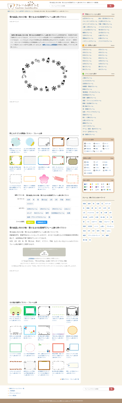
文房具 (90, 226)
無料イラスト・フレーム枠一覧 (70, 379)
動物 (88, 208)
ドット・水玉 (98, 151)
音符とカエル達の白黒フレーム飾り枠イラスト (15, 338)
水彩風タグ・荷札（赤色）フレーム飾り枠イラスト (58, 187)
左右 (106, 162)
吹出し (88, 167)
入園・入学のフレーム (89, 27)
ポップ (29, 213)
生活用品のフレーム (57, 213)
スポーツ (94, 222)
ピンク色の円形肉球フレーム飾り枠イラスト (29, 354)
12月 (28, 199)
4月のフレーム (103, 52)
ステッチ (107, 203)
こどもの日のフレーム (89, 29)
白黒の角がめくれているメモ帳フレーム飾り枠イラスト (72, 150)
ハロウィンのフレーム (89, 41)
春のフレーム (87, 66)
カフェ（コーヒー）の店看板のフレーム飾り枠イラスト (72, 169)
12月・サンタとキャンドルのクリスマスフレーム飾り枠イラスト (58, 169)
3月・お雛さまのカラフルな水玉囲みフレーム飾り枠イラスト (44, 355)
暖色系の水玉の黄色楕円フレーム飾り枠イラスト (72, 338)
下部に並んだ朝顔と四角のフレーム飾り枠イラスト (58, 338)
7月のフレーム (87, 58)
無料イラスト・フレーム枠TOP (16, 11)
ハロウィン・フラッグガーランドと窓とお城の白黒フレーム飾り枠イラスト (72, 319)
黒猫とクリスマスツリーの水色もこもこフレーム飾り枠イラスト (15, 150)
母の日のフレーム (104, 29)
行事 (105, 212)
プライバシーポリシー (15, 393)
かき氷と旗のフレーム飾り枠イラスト (29, 337)
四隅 (87, 165)
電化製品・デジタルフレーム (91, 92)
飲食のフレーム (87, 89)
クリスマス (90, 212)
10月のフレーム (103, 61)
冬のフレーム (38, 213)
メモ (88, 222)
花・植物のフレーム (89, 109)
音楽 (84, 231)
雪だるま (44, 199)
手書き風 (88, 148)
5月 (93, 231)
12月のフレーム (29, 11)
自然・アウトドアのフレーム (36, 217)
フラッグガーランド (94, 235)
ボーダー (107, 146)
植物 (84, 203)
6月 (89, 231)
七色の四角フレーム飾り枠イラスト (43, 168)
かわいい (67, 209)
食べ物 (103, 217)
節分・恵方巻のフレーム (106, 18)
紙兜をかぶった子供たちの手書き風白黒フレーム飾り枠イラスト (29, 373)
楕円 (47, 213)
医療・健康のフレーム (89, 97)
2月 (56, 199)
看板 (100, 222)
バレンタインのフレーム (90, 21)
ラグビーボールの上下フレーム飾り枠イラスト (15, 373)
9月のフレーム (87, 61)
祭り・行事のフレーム (89, 117)
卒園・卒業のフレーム (105, 24)
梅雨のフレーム (87, 32)
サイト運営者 (12, 395)
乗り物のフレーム (88, 106)
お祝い (103, 226)
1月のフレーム (44, 209)
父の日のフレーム (104, 32)
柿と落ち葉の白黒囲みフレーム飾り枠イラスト (58, 373)
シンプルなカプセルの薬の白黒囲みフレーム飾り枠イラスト (15, 187)
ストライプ (98, 146)
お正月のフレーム (88, 18)
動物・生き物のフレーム (90, 103)
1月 (51, 199)
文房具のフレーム (88, 83)
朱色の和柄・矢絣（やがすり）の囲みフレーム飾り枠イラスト (58, 355)
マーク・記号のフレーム (90, 131)
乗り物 (85, 240)
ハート (96, 226)
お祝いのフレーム (88, 120)
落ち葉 (85, 217)
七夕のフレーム (87, 35)
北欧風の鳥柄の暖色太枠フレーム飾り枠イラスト (72, 187)
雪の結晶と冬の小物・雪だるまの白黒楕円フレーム (44, 249)
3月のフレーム (87, 52)
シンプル (88, 143)
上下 (97, 162)
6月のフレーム (103, 55)
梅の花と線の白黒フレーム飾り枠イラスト (43, 317)
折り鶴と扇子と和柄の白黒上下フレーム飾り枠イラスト (43, 338)
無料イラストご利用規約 (50, 44)
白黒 (68, 213)
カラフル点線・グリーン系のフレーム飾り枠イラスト (58, 318)
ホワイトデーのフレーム (90, 24)
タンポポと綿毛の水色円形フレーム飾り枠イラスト (29, 150)
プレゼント (110, 226)
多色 (110, 189)
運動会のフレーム (88, 38)
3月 (100, 208)
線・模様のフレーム (89, 134)
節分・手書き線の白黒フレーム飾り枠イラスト (43, 150)
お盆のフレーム (103, 35)
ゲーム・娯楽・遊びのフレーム (92, 128)
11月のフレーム (87, 63)
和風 (96, 148)
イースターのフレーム (105, 27)
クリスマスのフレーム (105, 41)
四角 (87, 162)
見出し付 (98, 170)
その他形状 (89, 173)
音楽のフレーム (87, 114)
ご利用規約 (31, 258)
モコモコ (88, 170)
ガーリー (88, 146)
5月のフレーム (87, 55)
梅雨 (84, 235)
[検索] (110, 5)
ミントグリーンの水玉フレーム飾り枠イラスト (15, 355)
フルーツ (107, 222)
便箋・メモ (108, 170)
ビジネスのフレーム (89, 80)
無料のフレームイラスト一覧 (16, 388)
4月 (97, 212)
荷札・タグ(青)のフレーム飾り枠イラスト (72, 372)
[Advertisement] (44, 27)
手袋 (61, 199)
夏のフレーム (103, 66)
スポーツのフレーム (89, 126)
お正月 (91, 217)
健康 (107, 235)
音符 (98, 231)
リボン (97, 167)
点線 (98, 203)
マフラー (30, 204)
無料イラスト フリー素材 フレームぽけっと (60, 400)
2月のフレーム (57, 209)
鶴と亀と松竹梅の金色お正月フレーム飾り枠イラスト (15, 169)
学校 (103, 231)
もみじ (109, 231)
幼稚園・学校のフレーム (90, 86)
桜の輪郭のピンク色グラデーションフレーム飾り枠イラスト (43, 187)
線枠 (89, 203)
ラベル (106, 167)
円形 (97, 165)
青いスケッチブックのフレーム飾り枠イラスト (29, 169)
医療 (84, 226)
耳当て (68, 199)
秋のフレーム (87, 69)
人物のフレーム (87, 78)
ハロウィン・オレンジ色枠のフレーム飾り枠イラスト (58, 150)
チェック (107, 148)
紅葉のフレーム (103, 38)
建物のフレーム (87, 123)
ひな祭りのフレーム (105, 21)
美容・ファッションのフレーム (92, 100)
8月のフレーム (103, 58)
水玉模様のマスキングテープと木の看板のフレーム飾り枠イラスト (43, 373)
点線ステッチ (89, 151)
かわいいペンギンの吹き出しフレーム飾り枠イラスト (72, 355)
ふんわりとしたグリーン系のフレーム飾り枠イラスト (29, 318)
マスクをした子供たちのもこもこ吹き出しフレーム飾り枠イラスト (15, 318)
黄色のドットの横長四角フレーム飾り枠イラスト (29, 187)
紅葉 (97, 217)
